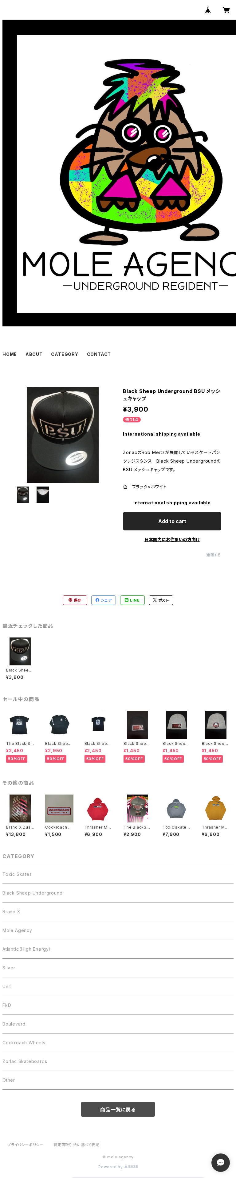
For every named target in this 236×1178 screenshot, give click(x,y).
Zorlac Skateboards (24, 1061)
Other (8, 1080)
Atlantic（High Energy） (26, 949)
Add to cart (172, 521)
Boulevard (14, 1023)
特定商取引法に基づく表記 (76, 1144)
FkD (6, 1005)
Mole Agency (17, 930)
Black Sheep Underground (32, 892)
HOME (9, 354)
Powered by (111, 1167)
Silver (8, 967)
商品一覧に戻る (118, 1110)
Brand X (11, 911)
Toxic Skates (17, 874)
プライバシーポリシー (25, 1144)
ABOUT (34, 354)
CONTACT (99, 354)
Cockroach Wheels (23, 1042)
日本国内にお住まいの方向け (172, 539)
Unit (6, 986)
